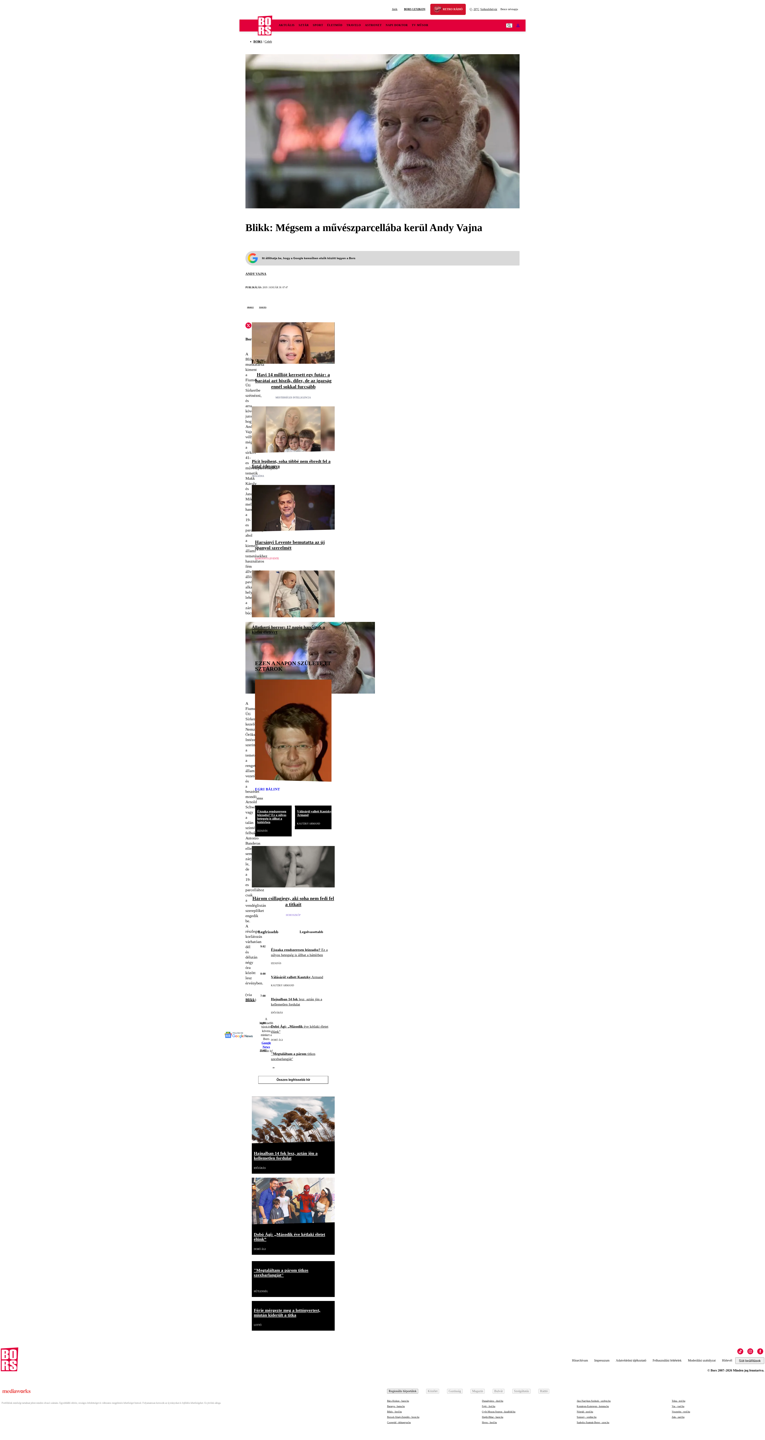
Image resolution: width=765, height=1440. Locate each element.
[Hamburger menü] (248, 25)
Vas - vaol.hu (678, 1406)
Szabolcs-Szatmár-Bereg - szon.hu (593, 1422)
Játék (394, 9)
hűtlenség (261, 1291)
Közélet (432, 1391)
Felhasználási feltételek (667, 1360)
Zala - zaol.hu (678, 1417)
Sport (318, 25)
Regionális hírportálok (403, 1391)
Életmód (334, 25)
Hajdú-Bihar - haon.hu (492, 1417)
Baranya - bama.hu (396, 1406)
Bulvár (498, 1391)
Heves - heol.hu (489, 1422)
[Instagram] (750, 1351)
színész (260, 798)
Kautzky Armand (308, 823)
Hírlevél (727, 1360)
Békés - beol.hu (394, 1411)
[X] (248, 326)
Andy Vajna (255, 273)
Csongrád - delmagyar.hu (399, 1422)
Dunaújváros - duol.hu (492, 1401)
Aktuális (287, 25)
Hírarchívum (580, 1360)
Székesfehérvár (485, 9)
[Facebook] (760, 1351)
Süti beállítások (750, 1361)
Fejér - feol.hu (488, 1406)
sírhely (250, 307)
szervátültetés (262, 642)
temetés (262, 307)
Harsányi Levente (267, 558)
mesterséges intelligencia (293, 397)
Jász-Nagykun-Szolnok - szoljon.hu (594, 1401)
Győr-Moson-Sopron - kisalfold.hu (498, 1411)
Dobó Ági (277, 1040)
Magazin (477, 1391)
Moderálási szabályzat (702, 1360)
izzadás (262, 830)
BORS (257, 41)
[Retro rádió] (439, 10)
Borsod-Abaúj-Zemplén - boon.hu (403, 1417)
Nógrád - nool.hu (585, 1411)
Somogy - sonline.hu (586, 1417)
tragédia (258, 476)
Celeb (268, 41)
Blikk (250, 1000)
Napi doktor (397, 25)
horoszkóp (293, 915)
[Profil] (518, 25)
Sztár (304, 25)
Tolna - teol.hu (678, 1401)
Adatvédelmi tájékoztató (631, 1360)
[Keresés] (509, 25)
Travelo (353, 25)
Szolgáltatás (521, 1391)
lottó (258, 1325)
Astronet (373, 25)
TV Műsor (420, 25)
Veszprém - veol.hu (681, 1411)
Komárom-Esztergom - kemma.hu (593, 1406)
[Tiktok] (740, 1351)
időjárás (277, 1012)
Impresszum (601, 1360)
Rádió (544, 1391)
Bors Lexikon (414, 9)
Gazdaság (455, 1391)
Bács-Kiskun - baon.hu (398, 1401)
